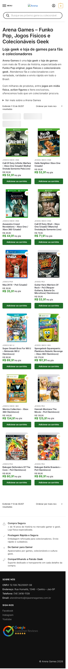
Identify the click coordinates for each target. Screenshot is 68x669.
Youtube (7, 635)
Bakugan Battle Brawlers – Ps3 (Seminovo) (47, 471)
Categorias (30, 116)
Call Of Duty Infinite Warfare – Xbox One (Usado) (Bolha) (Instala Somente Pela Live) (16, 169)
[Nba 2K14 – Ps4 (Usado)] (16, 267)
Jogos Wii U (8, 348)
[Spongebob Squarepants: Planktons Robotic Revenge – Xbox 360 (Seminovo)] (48, 330)
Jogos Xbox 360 (42, 348)
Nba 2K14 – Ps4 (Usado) (14, 287)
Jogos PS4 (7, 284)
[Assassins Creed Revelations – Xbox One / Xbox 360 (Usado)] (16, 206)
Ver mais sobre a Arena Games (23, 100)
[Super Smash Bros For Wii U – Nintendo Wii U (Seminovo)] (16, 330)
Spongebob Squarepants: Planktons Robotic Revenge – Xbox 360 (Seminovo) (48, 354)
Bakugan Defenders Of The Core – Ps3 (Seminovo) (16, 471)
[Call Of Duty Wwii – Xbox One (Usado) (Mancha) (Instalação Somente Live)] (48, 206)
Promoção (10, 116)
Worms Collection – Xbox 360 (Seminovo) (15, 413)
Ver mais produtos (32, 502)
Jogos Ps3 (39, 284)
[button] (60, 5)
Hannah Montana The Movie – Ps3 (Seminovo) (46, 413)
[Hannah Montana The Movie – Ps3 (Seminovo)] (48, 391)
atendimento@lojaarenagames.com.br (30, 613)
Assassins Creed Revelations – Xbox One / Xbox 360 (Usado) (15, 229)
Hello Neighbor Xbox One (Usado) (47, 167)
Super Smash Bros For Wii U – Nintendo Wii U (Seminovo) (16, 354)
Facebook (7, 626)
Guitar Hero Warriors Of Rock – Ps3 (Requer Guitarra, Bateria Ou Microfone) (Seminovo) (46, 291)
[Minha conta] (54, 6)
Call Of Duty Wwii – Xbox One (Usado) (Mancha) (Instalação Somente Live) (47, 229)
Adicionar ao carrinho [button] (17, 184)
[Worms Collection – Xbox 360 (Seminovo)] (16, 391)
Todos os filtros (14, 123)
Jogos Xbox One (10, 163)
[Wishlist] (27, 135)
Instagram (7, 630)
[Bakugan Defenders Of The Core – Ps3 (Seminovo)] (16, 449)
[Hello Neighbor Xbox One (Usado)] (48, 145)
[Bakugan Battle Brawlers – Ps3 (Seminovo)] (48, 449)
